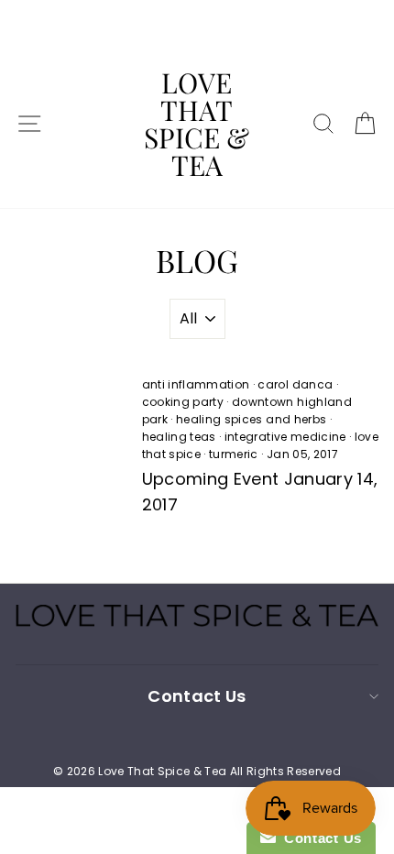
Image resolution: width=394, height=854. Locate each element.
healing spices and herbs (251, 419)
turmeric (233, 454)
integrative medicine (285, 436)
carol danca (295, 384)
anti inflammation (196, 384)
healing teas (179, 436)
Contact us (197, 695)
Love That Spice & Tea (196, 124)
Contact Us (319, 838)
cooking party (183, 402)
